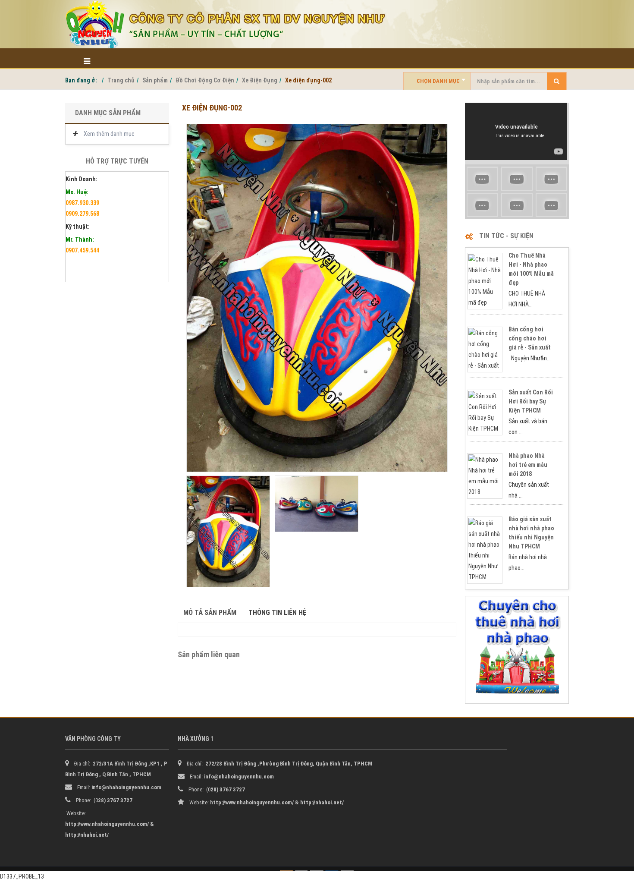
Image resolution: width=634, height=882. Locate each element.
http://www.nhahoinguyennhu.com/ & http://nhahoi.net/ (277, 802)
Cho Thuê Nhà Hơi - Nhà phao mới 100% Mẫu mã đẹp (531, 269)
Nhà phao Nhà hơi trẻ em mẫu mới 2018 (527, 464)
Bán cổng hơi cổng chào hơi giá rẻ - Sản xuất (529, 338)
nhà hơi (528, 557)
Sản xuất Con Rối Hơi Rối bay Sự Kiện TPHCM (530, 401)
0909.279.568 (82, 213)
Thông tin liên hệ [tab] (277, 612)
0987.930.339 (82, 202)
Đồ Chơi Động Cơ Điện (205, 80)
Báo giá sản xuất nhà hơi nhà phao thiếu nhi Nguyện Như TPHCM (531, 533)
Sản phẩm (155, 80)
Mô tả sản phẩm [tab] (209, 612)
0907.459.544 (82, 250)
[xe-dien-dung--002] (317, 298)
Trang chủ (121, 80)
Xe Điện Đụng (259, 80)
